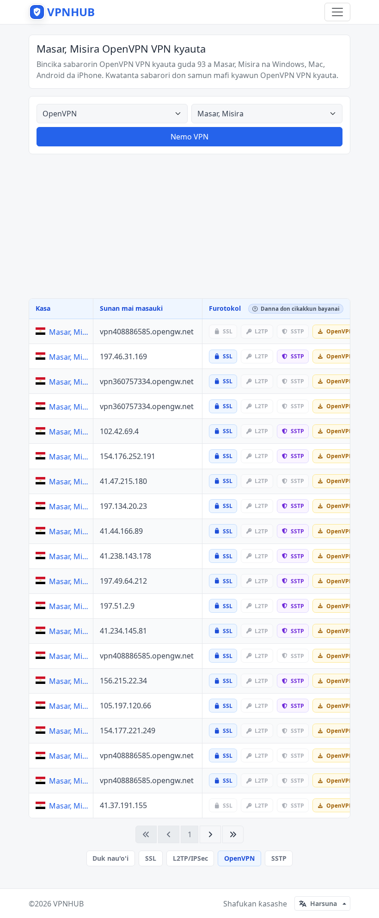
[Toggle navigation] (337, 12)
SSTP (279, 858)
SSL (150, 858)
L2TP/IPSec (190, 858)
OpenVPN (239, 858)
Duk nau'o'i (110, 858)
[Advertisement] (189, 226)
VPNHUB (68, 904)
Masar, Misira (69, 332)
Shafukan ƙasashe (255, 904)
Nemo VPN (189, 137)
